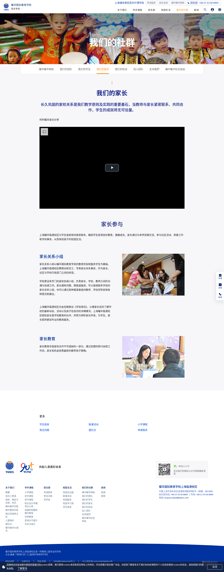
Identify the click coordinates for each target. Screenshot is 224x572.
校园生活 (166, 10)
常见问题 (44, 430)
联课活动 (93, 424)
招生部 (151, 10)
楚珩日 (92, 430)
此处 (12, 554)
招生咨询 (163, 3)
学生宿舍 (44, 424)
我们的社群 (182, 10)
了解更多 (22, 568)
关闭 (214, 566)
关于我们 (122, 10)
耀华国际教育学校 (21, 5)
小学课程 (143, 424)
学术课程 (137, 10)
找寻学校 (15, 9)
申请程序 (151, 3)
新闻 (196, 10)
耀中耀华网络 (177, 3)
